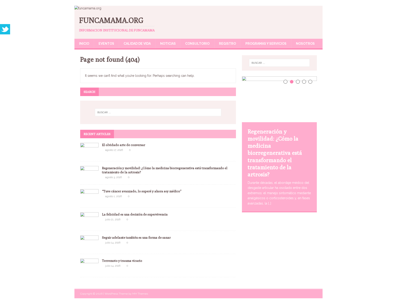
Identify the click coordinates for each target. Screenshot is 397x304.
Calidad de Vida (137, 43)
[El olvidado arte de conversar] (89, 154)
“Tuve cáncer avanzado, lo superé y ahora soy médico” (141, 191)
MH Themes (140, 293)
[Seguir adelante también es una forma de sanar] (89, 246)
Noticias (168, 43)
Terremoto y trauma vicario (122, 261)
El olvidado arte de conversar (123, 145)
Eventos (106, 43)
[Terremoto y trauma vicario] (89, 269)
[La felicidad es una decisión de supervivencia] (89, 223)
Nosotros (305, 43)
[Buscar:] (158, 112)
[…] (269, 203)
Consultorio (197, 43)
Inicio (84, 43)
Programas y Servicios (265, 43)
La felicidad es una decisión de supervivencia (135, 214)
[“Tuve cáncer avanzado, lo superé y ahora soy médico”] (89, 200)
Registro (227, 43)
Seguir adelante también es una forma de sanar (136, 237)
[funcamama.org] (87, 8)
